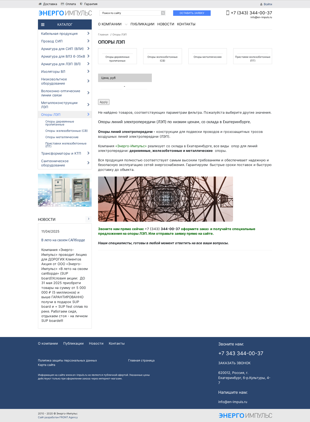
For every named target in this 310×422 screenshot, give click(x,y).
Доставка (50, 4)
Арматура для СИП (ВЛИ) (62, 49)
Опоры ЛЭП (51, 114)
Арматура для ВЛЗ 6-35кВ (63, 56)
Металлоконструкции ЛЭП (59, 105)
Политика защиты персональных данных (67, 360)
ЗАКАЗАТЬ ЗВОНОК (234, 363)
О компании (109, 24)
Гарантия (90, 4)
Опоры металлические (61, 137)
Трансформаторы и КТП (61, 153)
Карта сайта (46, 365)
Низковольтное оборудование (54, 81)
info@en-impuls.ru (261, 17)
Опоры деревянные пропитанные (59, 123)
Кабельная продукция (59, 33)
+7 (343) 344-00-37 (251, 12)
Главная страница (141, 360)
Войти (268, 4)
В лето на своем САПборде (63, 240)
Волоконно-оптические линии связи (60, 93)
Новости (165, 24)
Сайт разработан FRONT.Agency (58, 417)
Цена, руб (108, 78)
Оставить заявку (192, 13)
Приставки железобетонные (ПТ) (65, 145)
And (125, 86)
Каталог (65, 24)
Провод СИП (52, 41)
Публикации (142, 24)
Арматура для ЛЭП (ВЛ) (61, 64)
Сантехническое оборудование (55, 163)
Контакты (186, 24)
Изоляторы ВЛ (53, 71)
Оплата (71, 4)
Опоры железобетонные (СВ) (66, 130)
